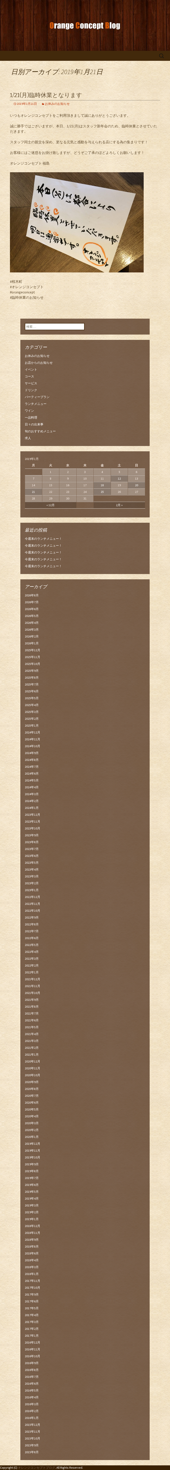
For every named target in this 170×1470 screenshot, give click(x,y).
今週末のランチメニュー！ (43, 539)
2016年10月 (32, 1356)
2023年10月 (32, 828)
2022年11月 (32, 904)
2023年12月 (32, 815)
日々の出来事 (34, 424)
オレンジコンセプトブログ (36, 1468)
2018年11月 (32, 1233)
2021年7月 (32, 1013)
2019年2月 (32, 1212)
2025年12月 (32, 650)
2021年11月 (32, 986)
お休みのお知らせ (57, 104)
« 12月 (50, 505)
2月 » (119, 505)
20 (136, 485)
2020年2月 (32, 1130)
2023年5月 (32, 863)
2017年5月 (32, 1308)
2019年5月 (32, 1192)
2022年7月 (32, 931)
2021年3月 (32, 1041)
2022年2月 (32, 965)
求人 (28, 438)
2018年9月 (32, 1240)
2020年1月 (32, 1137)
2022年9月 (32, 917)
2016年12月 (32, 1342)
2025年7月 (32, 684)
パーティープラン (37, 397)
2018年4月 (32, 1260)
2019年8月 (32, 1171)
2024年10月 (32, 746)
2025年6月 (32, 691)
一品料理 (31, 417)
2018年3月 (32, 1267)
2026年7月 (32, 602)
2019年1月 (32, 1219)
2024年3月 (32, 794)
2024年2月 (32, 801)
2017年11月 (32, 1281)
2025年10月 (32, 664)
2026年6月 (32, 609)
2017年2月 (32, 1329)
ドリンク (31, 390)
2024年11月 (32, 739)
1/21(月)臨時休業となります (46, 95)
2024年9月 (32, 753)
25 (102, 492)
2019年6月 (32, 1185)
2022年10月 (32, 911)
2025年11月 (32, 657)
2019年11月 (32, 1150)
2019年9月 (32, 1164)
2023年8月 (32, 842)
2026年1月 (32, 643)
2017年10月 (32, 1288)
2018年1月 (32, 1274)
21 (33, 492)
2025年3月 (32, 712)
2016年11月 (32, 1349)
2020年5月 (32, 1109)
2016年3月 (32, 1404)
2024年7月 (32, 767)
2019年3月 (32, 1205)
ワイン (29, 411)
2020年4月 (32, 1116)
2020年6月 (32, 1102)
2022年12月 (32, 897)
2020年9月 (32, 1082)
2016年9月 (32, 1363)
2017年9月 (32, 1294)
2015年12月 (32, 1425)
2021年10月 (32, 993)
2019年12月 (32, 1144)
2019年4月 (32, 1198)
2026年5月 (32, 616)
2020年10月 (32, 1075)
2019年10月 (32, 1157)
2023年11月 (32, 821)
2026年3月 (32, 630)
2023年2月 (32, 883)
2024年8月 (32, 760)
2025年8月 (32, 677)
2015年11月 (32, 1432)
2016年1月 (32, 1418)
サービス (31, 383)
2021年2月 (32, 1048)
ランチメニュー (35, 404)
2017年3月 (32, 1322)
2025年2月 (32, 719)
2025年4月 (32, 705)
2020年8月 (32, 1089)
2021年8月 (32, 1007)
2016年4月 (32, 1397)
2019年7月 (32, 1178)
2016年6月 (32, 1384)
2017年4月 (32, 1315)
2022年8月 (32, 924)
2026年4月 (32, 623)
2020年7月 (32, 1096)
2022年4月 (32, 952)
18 (102, 485)
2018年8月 (32, 1246)
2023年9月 (32, 835)
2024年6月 (32, 773)
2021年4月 (32, 1034)
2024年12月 (32, 732)
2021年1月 (32, 1055)
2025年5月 (32, 698)
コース (29, 376)
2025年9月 (32, 671)
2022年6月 (32, 938)
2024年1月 (32, 808)
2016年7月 (32, 1377)
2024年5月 (32, 780)
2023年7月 (32, 849)
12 (119, 478)
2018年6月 (32, 1253)
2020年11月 (32, 1068)
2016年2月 (32, 1411)
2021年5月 (32, 1027)
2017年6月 (32, 1301)
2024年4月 (32, 787)
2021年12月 (32, 979)
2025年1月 (32, 725)
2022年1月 (32, 972)
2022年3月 (32, 959)
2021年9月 (32, 1000)
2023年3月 (32, 876)
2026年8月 (32, 595)
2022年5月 (32, 945)
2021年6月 (32, 1020)
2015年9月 (32, 1445)
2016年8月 (32, 1370)
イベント (31, 369)
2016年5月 (32, 1390)
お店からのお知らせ (39, 363)
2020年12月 (32, 1061)
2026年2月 (32, 636)
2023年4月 (32, 869)
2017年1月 (32, 1336)
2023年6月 (32, 856)
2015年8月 (32, 1452)
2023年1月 (32, 890)
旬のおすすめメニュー (40, 431)
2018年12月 (32, 1226)
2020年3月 (32, 1123)
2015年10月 (32, 1438)
